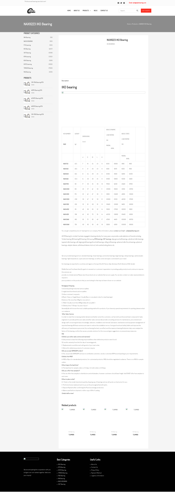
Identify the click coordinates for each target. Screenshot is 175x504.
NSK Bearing (27, 60)
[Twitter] (121, 3)
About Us (94, 464)
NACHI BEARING (28, 41)
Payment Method (96, 473)
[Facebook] (118, 3)
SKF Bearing (27, 53)
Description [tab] (65, 81)
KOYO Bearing (62, 470)
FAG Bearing (27, 72)
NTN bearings (98, 239)
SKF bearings (107, 239)
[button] (146, 11)
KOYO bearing (28, 64)
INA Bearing (27, 37)
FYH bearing (27, 45)
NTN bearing (27, 57)
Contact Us (94, 467)
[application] (90, 10)
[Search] (137, 11)
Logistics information (97, 476)
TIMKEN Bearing (28, 68)
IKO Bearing (27, 49)
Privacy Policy (95, 470)
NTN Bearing (61, 467)
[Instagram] (124, 3)
